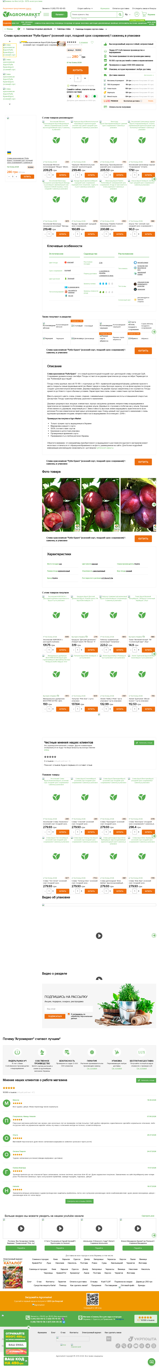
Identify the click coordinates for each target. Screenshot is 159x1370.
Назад (10, 29)
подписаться (55, 1016)
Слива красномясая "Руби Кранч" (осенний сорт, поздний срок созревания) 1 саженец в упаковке (20, 161)
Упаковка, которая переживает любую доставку (130, 69)
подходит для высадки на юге (143, 268)
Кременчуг (75, 1273)
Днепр (87, 1259)
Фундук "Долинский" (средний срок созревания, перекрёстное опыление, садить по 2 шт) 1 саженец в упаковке (84, 225)
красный (70, 262)
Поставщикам (111, 1285)
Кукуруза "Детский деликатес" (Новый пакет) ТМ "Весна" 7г (84, 641)
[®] (21, 17)
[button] (141, 101)
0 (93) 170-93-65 (57, 8)
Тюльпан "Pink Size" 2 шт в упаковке (82, 700)
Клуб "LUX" (106, 1281)
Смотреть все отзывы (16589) (79, 1201)
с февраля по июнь (106, 276)
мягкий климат (143, 263)
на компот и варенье (72, 291)
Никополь (72, 1263)
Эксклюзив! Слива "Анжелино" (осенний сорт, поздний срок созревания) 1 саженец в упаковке (55, 823)
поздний (67, 270)
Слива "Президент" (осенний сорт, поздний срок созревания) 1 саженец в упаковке (112, 823)
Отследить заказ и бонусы (144, 8)
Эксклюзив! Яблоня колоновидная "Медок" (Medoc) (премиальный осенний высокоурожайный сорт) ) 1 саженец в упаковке (56, 166)
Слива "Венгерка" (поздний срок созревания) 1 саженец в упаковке (141, 823)
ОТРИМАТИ (16, 1351)
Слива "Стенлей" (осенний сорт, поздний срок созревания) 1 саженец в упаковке (83, 823)
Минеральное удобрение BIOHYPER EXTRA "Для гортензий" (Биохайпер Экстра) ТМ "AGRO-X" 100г (56, 700)
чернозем (141, 289)
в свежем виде (74, 287)
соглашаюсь (78, 1014)
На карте (120, 1319)
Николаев (59, 1263)
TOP (17, 23)
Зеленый (71, 278)
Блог (29, 1281)
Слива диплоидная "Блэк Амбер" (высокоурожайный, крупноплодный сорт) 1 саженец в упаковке (111, 882)
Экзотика (85, 23)
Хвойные (114, 23)
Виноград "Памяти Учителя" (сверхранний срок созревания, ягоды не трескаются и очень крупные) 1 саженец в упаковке (113, 225)
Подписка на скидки (123, 1281)
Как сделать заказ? (79, 1285)
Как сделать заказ (113, 1332)
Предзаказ (96, 1285)
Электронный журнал (91, 1332)
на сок (70, 296)
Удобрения (142, 23)
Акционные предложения (17, 8)
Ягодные (76, 23)
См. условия (92, 1068)
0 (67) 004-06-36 (54, 1322)
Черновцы (48, 1273)
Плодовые (68, 23)
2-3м (100, 263)
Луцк (48, 1263)
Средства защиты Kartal (44, 1285)
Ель (85, 19)
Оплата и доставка (120, 8)
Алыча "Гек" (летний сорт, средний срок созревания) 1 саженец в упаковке (140, 225)
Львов (133, 1259)
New (13, 23)
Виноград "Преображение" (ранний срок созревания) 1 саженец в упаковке (111, 166)
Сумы (104, 1263)
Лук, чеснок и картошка (27, 23)
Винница (143, 1259)
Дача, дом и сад (151, 23)
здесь (46, 750)
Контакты (50, 1281)
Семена (38, 23)
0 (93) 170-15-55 (53, 1319)
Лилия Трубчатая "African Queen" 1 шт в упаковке (139, 700)
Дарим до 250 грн (144, 1281)
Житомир (143, 1263)
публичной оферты (105, 448)
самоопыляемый (99, 571)
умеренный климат (142, 273)
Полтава (84, 1263)
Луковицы (59, 23)
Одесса (76, 1259)
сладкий (129, 571)
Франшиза (104, 8)
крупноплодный (64, 571)
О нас (39, 1281)
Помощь (63, 1285)
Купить (78, 70)
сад (60, 564)
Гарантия (62, 1281)
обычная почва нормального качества (143, 284)
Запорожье (98, 1259)
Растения (133, 23)
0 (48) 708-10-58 (38, 1322)
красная (95, 564)
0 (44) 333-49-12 (38, 1319)
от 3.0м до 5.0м (107, 578)
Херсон (122, 1259)
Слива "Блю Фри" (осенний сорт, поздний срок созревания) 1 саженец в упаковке (140, 882)
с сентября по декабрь (104, 272)
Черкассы (111, 1259)
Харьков (66, 1259)
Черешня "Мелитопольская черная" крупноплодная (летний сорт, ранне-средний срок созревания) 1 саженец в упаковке (84, 166)
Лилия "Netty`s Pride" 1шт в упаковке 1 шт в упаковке (111, 700)
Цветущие (93, 23)
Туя (82, 19)
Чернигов (130, 1263)
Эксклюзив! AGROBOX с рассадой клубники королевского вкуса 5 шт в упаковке (54, 641)
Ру (126, 14)
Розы (43, 23)
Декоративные (104, 23)
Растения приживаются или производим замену (129, 56)
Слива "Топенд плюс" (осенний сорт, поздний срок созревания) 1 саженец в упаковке (85, 882)
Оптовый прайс (127, 1285)
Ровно (94, 1263)
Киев (55, 1259)
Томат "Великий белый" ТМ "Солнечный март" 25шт (140, 641)
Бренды (141, 1285)
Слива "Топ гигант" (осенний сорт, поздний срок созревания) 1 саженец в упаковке (55, 882)
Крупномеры (124, 23)
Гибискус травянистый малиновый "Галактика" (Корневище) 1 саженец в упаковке (110, 641)
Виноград (50, 23)
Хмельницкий (117, 1263)
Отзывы (94, 1281)
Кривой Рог (37, 1263)
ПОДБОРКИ (7, 23)
